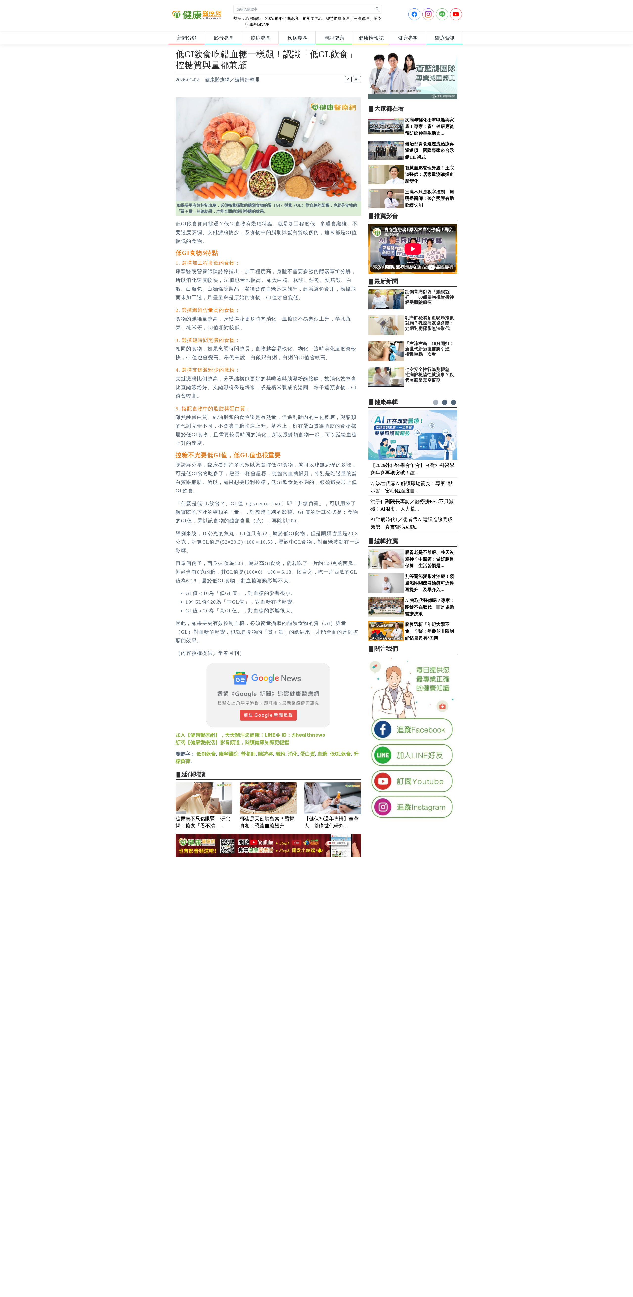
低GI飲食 (206, 754)
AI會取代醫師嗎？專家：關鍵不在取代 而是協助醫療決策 (429, 607)
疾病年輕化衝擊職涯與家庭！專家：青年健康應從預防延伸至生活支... (429, 126)
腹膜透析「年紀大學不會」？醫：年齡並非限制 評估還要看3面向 (431, 631)
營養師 (248, 754)
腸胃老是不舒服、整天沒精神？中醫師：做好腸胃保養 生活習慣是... (429, 559)
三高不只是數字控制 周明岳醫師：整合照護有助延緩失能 (429, 198)
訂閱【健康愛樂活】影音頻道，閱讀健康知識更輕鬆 (232, 742)
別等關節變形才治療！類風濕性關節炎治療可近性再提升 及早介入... (429, 583)
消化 (293, 754)
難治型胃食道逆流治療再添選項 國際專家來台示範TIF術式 (429, 150)
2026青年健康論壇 (281, 18)
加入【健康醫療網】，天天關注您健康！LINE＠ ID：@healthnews (250, 735)
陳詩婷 (265, 754)
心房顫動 (253, 18)
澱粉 (280, 754)
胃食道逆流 (312, 18)
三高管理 (361, 18)
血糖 (322, 754)
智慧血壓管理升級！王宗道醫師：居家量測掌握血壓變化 (429, 174)
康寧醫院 (228, 754)
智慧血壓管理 (338, 18)
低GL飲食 (340, 754)
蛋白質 (307, 754)
